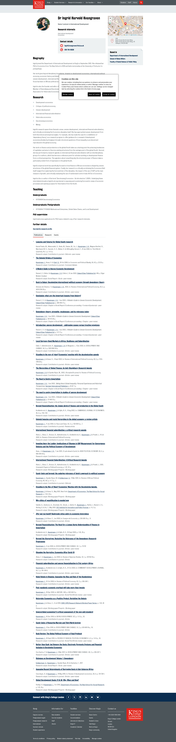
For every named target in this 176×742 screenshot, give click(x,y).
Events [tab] (56, 235)
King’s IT (78, 724)
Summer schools (41, 727)
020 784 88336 (69, 49)
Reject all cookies (94, 94)
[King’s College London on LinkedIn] (86, 697)
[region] (88, 87)
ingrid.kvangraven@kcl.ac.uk (74, 45)
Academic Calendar (78, 727)
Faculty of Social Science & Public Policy (123, 62)
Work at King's (97, 727)
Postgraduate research (41, 721)
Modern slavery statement (65, 738)
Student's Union (97, 721)
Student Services (60, 3)
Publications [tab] (38, 235)
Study (50, 3)
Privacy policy (51, 738)
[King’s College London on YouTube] (92, 697)
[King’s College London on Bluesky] (98, 697)
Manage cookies (97, 738)
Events (97, 718)
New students (60, 715)
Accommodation (78, 718)
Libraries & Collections (78, 721)
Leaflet (126, 35)
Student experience (41, 730)
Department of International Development (124, 55)
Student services (78, 715)
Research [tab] (48, 235)
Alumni (135, 2)
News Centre (97, 715)
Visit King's (97, 724)
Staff (129, 2)
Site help (77, 738)
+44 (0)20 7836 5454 (114, 715)
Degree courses (41, 715)
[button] (125, 24)
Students (123, 2)
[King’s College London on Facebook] (68, 697)
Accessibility (86, 738)
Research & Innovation (76, 3)
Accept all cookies (109, 94)
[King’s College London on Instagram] (80, 697)
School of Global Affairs (117, 59)
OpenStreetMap (133, 35)
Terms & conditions (39, 738)
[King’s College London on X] (74, 697)
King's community (97, 730)
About (100, 3)
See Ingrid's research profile (42, 229)
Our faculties (91, 3)
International (41, 724)
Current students (60, 718)
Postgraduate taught (41, 718)
